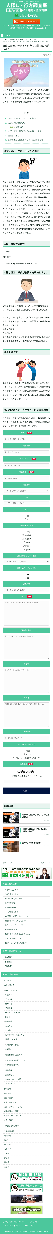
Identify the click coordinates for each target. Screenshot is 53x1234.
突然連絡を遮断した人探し (17, 1060)
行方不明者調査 (10, 1102)
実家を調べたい (11, 929)
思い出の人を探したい (13, 899)
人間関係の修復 (13, 1045)
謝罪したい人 (12, 1049)
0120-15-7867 (29, 15)
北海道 (6, 1153)
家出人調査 (8, 1098)
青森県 (6, 1158)
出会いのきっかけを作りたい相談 (20, 118)
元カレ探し (9, 999)
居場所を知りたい (13, 1065)
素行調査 (7, 980)
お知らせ (7, 1149)
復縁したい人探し (12, 1039)
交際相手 (8, 1021)
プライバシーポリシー (12, 1226)
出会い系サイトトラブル (13, 1107)
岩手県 (6, 1167)
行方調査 (7, 1089)
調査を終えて (12, 135)
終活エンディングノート (13, 1116)
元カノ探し (9, 1004)
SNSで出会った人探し (14, 1079)
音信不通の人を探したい (14, 1055)
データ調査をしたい (12, 912)
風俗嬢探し (9, 1075)
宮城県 (6, 1162)
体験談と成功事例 (12, 1126)
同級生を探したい (11, 894)
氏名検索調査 (9, 1131)
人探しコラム (9, 985)
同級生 (7, 1017)
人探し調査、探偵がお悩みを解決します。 (24, 131)
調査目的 (16, 127)
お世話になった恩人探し (14, 1035)
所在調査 (7, 1093)
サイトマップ (30, 1226)
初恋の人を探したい (12, 890)
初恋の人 (8, 995)
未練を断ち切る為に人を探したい (18, 934)
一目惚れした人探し (13, 1013)
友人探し (8, 1026)
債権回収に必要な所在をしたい (17, 916)
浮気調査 (7, 1145)
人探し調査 (8, 1120)
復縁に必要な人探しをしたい (16, 921)
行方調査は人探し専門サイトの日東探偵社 (24, 140)
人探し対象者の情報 (15, 123)
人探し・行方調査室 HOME (14, 1222)
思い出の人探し (11, 1030)
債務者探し (9, 1070)
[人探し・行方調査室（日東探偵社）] (26, 7)
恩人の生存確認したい (13, 938)
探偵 (6, 1140)
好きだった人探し (12, 990)
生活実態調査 (10, 903)
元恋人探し (9, 1008)
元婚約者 (7, 1136)
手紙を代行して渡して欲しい (16, 943)
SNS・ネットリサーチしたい (16, 925)
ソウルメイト (10, 1084)
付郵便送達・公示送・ (12, 1111)
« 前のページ (6, 863)
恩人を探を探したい (12, 907)
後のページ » (46, 863)
